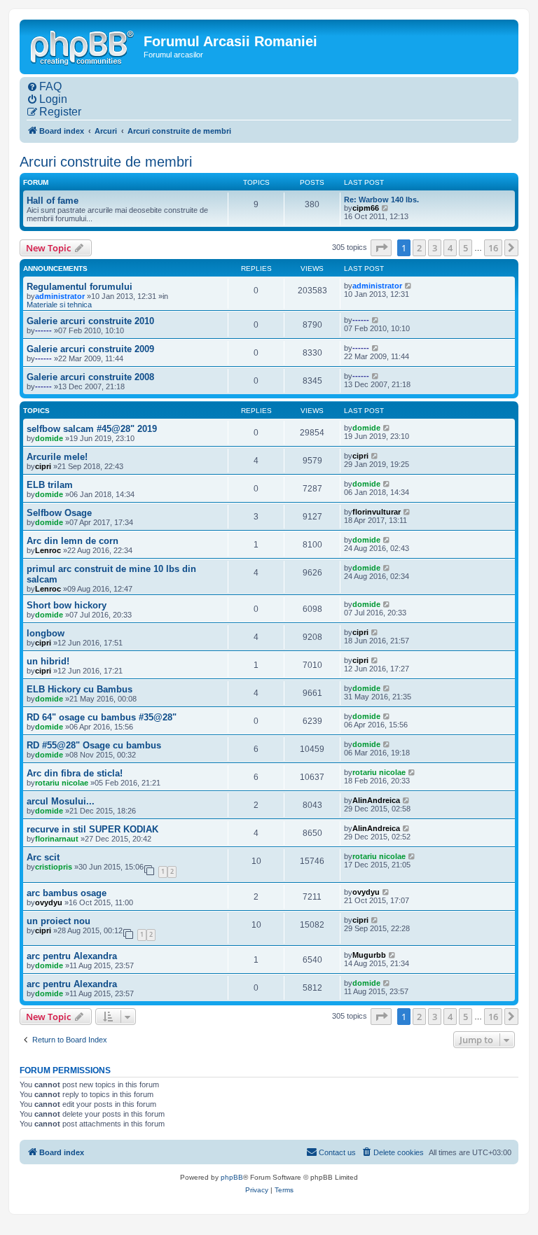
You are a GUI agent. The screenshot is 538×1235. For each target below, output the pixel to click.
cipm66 (365, 208)
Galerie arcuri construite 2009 (90, 349)
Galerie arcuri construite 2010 (90, 321)
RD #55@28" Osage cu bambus (94, 745)
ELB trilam (50, 485)
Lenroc (48, 550)
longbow (45, 633)
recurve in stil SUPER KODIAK (92, 829)
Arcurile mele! (57, 457)
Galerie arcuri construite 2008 (90, 377)
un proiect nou (58, 921)
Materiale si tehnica (59, 304)
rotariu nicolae (61, 783)
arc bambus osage (66, 893)
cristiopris (53, 867)
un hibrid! (48, 661)
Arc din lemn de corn (72, 541)
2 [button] (419, 248)
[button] (381, 247)
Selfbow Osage (59, 513)
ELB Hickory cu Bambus (79, 689)
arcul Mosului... (61, 801)
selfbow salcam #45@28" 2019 (92, 429)
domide (49, 438)
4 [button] (450, 248)
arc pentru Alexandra (72, 956)
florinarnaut (56, 839)
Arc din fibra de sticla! (75, 773)
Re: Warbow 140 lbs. (381, 199)
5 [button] (465, 248)
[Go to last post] (408, 285)
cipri (43, 466)
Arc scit (43, 857)
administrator (60, 296)
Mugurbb (369, 955)
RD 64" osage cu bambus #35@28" (102, 717)
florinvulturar (376, 512)
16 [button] (493, 248)
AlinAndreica (376, 800)
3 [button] (434, 248)
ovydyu (48, 902)
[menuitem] (44, 87)
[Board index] (83, 46)
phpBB (232, 1177)
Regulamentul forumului (79, 286)
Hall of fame (52, 200)
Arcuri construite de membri (106, 161)
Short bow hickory (66, 605)
